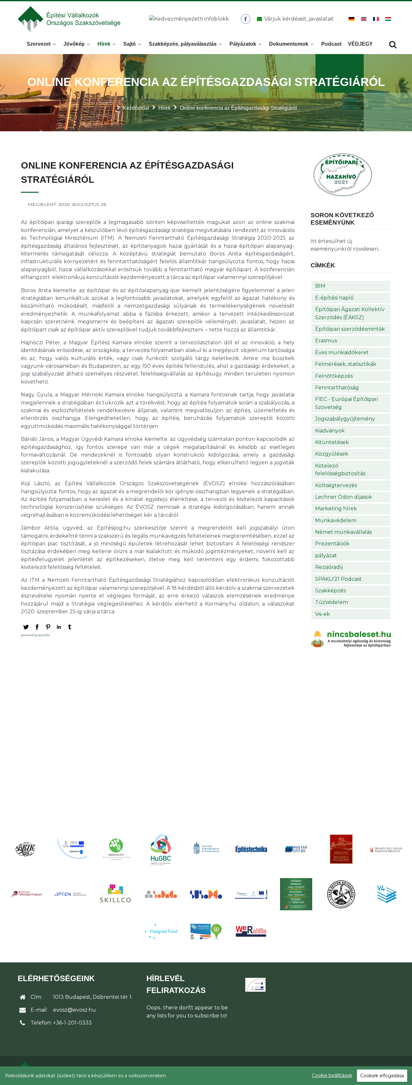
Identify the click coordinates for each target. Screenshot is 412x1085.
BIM (320, 286)
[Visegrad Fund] (161, 931)
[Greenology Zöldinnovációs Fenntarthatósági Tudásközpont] (116, 849)
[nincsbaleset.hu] (351, 639)
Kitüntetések (332, 442)
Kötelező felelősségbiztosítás (340, 470)
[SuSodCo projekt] (206, 894)
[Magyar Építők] (296, 849)
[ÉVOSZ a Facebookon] (245, 19)
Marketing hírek (336, 508)
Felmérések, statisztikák (345, 364)
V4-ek (322, 614)
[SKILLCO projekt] (116, 894)
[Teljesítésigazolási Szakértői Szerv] (296, 894)
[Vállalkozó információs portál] (206, 931)
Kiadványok (330, 431)
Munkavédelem (335, 520)
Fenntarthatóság (337, 388)
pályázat (326, 555)
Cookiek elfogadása (382, 1076)
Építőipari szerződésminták (350, 329)
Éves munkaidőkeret (342, 352)
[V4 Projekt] (386, 894)
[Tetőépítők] (341, 894)
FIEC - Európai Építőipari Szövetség (346, 403)
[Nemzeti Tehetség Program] (26, 894)
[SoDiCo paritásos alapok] (161, 894)
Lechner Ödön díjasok (343, 497)
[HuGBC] (161, 849)
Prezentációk (332, 544)
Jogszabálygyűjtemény (345, 419)
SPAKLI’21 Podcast (338, 579)
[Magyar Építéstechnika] (251, 849)
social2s (44, 635)
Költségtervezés (336, 485)
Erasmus (326, 341)
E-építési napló (334, 298)
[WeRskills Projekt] (251, 931)
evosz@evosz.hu (74, 1010)
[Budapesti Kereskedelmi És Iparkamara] (26, 849)
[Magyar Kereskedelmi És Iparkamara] (206, 849)
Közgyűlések (331, 454)
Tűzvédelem (331, 602)
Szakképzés (330, 591)
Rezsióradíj (329, 567)
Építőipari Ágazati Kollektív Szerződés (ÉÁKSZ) (350, 313)
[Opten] (71, 894)
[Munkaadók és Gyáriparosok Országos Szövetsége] (341, 849)
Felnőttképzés (334, 376)
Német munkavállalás (343, 532)
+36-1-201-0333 (72, 1023)
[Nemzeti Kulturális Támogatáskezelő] (386, 849)
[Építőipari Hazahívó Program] (343, 174)
